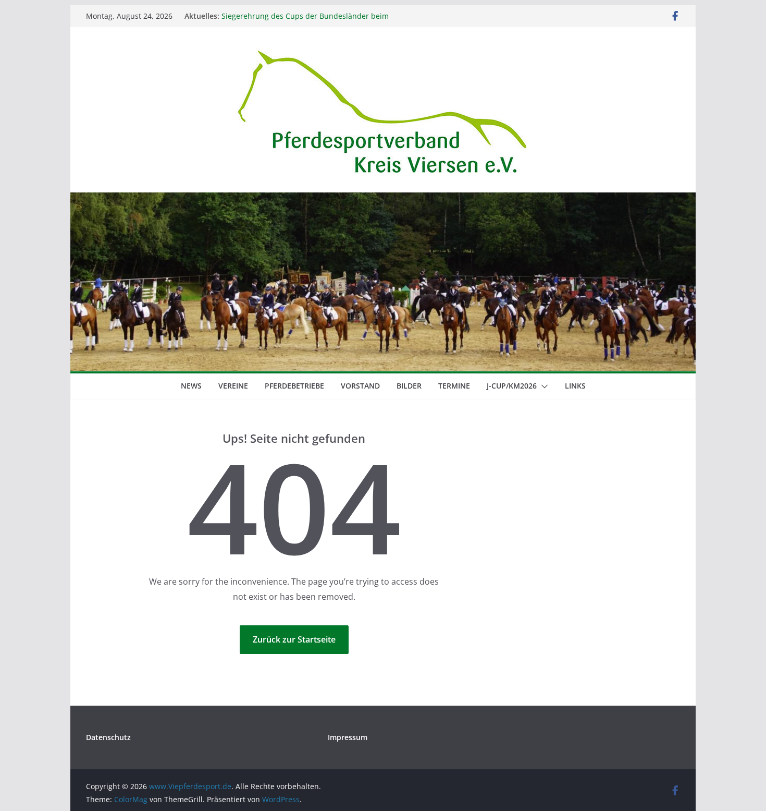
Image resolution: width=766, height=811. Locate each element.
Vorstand (360, 386)
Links (575, 386)
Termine (454, 386)
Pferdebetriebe (294, 386)
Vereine (233, 386)
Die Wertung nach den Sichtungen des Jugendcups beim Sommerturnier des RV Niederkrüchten (320, 13)
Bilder (409, 386)
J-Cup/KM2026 (512, 386)
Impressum (347, 737)
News (191, 386)
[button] (542, 386)
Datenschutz (108, 737)
